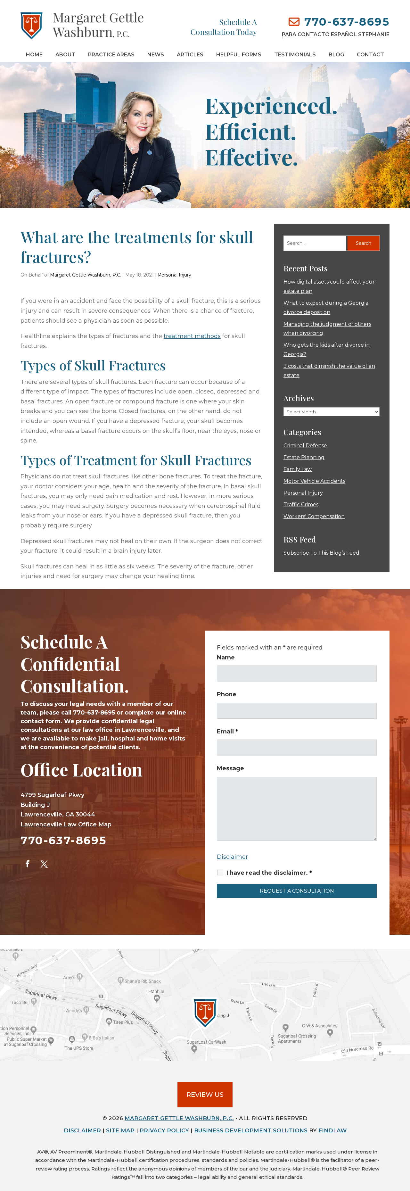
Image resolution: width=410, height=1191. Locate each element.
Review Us (205, 1094)
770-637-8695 (347, 22)
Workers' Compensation (314, 516)
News (155, 55)
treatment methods (192, 336)
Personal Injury (174, 275)
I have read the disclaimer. (269, 873)
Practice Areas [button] (111, 55)
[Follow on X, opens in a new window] (44, 864)
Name (226, 657)
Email (227, 731)
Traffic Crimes (300, 504)
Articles (190, 55)
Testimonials (295, 55)
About (65, 55)
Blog (336, 55)
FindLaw (332, 1130)
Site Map (120, 1130)
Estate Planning (303, 457)
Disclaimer (232, 856)
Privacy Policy (164, 1130)
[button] (403, 1144)
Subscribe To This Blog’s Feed (321, 553)
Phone (226, 694)
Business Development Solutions (251, 1130)
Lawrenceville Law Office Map (65, 824)
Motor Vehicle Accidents (314, 481)
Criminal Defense (305, 445)
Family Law (297, 469)
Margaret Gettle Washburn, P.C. (85, 275)
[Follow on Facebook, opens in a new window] (27, 864)
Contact (370, 55)
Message (230, 768)
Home (34, 55)
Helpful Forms (238, 55)
